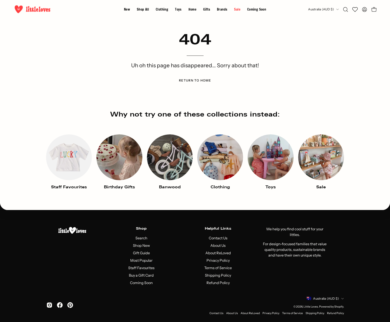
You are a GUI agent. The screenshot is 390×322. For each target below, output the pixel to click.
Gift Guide (141, 253)
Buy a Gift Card (141, 275)
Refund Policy (218, 282)
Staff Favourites (141, 268)
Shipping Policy (218, 275)
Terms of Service (218, 268)
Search (141, 238)
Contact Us (218, 238)
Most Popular (141, 260)
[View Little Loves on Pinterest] (70, 305)
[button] (222, 9)
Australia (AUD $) (321, 9)
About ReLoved (218, 253)
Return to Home (195, 80)
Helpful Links (218, 228)
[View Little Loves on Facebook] (59, 305)
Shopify (338, 306)
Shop (141, 228)
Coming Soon (141, 282)
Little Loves (311, 306)
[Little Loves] (33, 9)
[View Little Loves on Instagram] (49, 305)
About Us (218, 245)
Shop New (141, 245)
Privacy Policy (218, 260)
